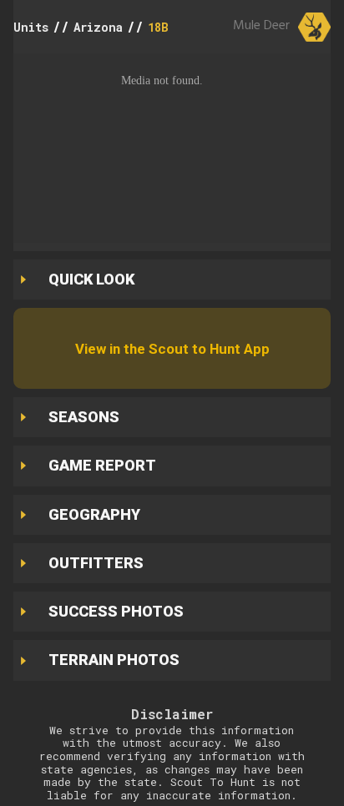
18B (158, 27)
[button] (172, 148)
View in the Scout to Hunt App (172, 348)
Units (30, 27)
